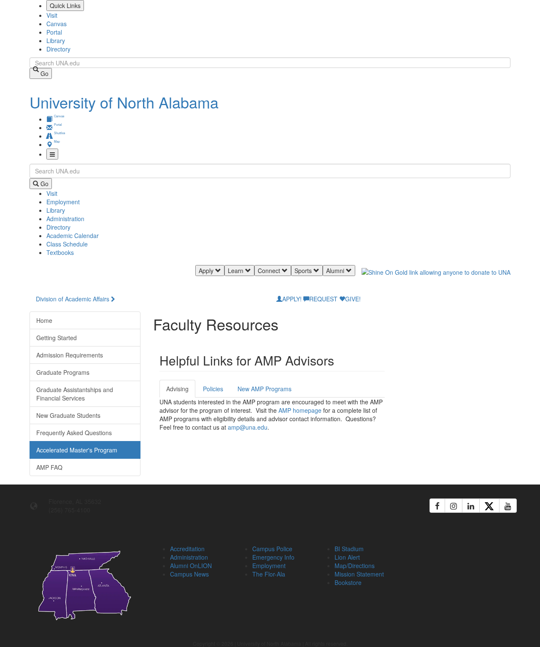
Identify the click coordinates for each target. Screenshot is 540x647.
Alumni (336, 270)
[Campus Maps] (85, 583)
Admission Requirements (69, 355)
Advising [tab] (177, 388)
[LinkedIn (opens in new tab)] (471, 505)
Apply (207, 270)
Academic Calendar (72, 235)
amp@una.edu (247, 427)
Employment (63, 202)
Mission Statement (359, 574)
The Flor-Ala (268, 574)
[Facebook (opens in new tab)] (437, 505)
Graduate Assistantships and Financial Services (74, 393)
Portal (54, 32)
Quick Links (65, 5)
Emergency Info (273, 557)
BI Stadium (349, 548)
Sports (303, 270)
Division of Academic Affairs (72, 299)
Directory (58, 49)
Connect (270, 270)
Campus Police (272, 548)
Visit (51, 15)
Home (44, 320)
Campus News (189, 574)
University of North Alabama (124, 102)
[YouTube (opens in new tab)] (508, 505)
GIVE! (353, 299)
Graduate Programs (62, 372)
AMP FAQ (49, 467)
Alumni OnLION (191, 565)
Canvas (56, 23)
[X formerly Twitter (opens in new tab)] (489, 505)
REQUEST (323, 299)
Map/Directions (355, 565)
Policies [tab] (213, 388)
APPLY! (292, 299)
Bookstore (348, 582)
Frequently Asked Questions (74, 432)
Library (55, 40)
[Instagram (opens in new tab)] (453, 505)
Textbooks (60, 252)
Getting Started (56, 337)
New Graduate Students (68, 415)
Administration (65, 218)
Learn (236, 270)
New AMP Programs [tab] (265, 388)
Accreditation (187, 548)
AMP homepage (300, 410)
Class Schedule (67, 244)
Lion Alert (347, 557)
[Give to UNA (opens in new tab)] (436, 280)
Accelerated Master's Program (76, 450)
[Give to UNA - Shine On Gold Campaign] (455, 547)
